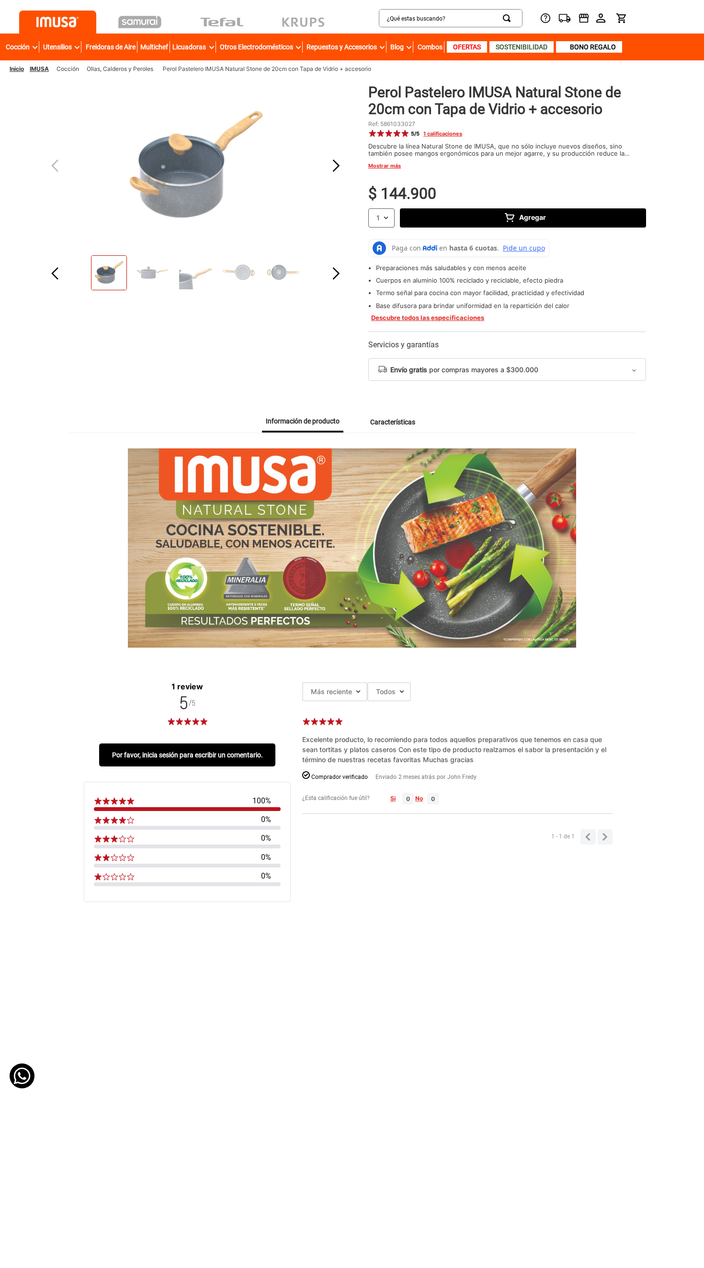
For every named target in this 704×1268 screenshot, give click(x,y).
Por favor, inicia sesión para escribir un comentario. (187, 755)
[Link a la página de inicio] (17, 69)
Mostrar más (384, 165)
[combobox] (450, 18)
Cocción (68, 68)
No (419, 798)
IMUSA (39, 68)
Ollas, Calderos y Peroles (120, 68)
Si (393, 798)
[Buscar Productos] (508, 18)
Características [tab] (392, 422)
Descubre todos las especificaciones (427, 317)
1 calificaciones (442, 134)
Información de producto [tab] (303, 421)
